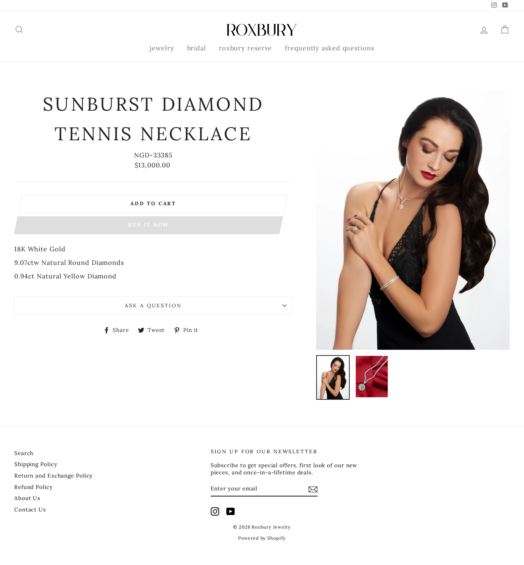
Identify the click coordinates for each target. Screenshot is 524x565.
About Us (27, 498)
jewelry (162, 48)
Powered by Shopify (262, 538)
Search (24, 453)
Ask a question (153, 305)
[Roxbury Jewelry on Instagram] (215, 511)
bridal (196, 48)
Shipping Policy (35, 464)
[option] (413, 219)
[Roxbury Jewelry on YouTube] (230, 511)
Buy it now (148, 225)
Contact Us (30, 509)
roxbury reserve (245, 48)
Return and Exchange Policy (53, 475)
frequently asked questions (329, 48)
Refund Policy (33, 487)
